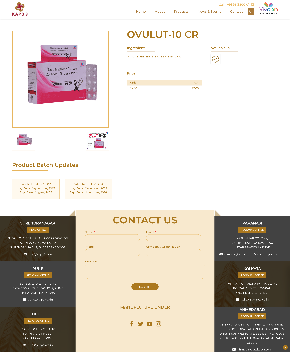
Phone (89, 246)
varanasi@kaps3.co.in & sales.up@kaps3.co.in (254, 254)
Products (181, 11)
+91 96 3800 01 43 (240, 4)
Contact (236, 11)
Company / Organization (163, 246)
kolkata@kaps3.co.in (255, 299)
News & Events (209, 11)
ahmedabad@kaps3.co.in (254, 349)
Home (141, 11)
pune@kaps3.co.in (40, 299)
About (160, 11)
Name (90, 232)
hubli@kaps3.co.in (40, 345)
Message (91, 261)
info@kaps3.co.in (40, 254)
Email (151, 232)
